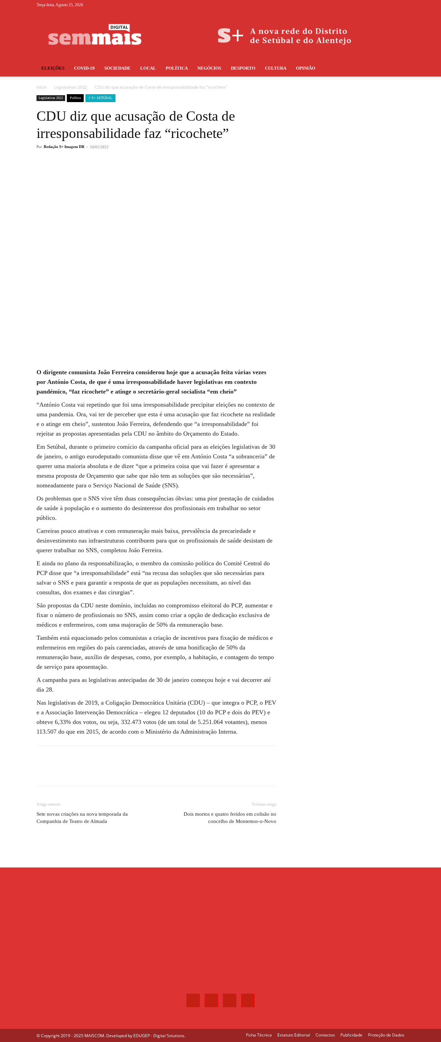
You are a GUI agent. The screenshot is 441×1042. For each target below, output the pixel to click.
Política (177, 68)
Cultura (275, 68)
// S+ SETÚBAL (100, 98)
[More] (150, 174)
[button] (396, 69)
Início (42, 87)
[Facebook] (365, 5)
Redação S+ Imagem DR (64, 147)
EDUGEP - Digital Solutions (158, 1036)
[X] (388, 5)
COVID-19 (84, 68)
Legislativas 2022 (70, 87)
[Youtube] (399, 5)
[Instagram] (376, 5)
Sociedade (117, 68)
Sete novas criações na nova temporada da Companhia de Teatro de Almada (82, 817)
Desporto (243, 68)
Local (148, 68)
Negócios (209, 68)
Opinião (305, 68)
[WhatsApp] (134, 174)
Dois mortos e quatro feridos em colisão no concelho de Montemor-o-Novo (230, 817)
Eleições (52, 68)
